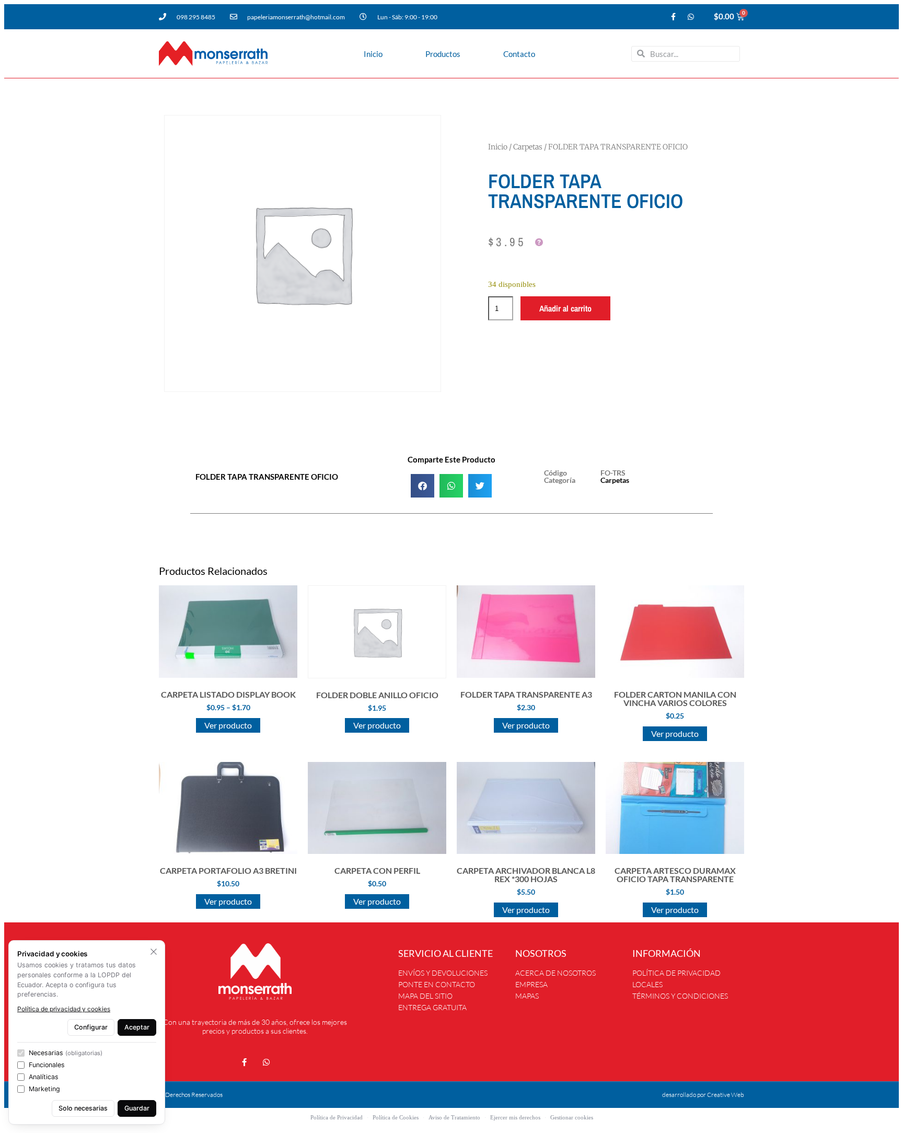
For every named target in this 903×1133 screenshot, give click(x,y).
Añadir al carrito (565, 308)
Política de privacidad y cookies (63, 1009)
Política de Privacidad (336, 1117)
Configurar (91, 1027)
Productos (442, 54)
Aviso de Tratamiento (454, 1117)
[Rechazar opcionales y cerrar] (153, 951)
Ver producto (228, 725)
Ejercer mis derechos (515, 1117)
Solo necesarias (83, 1108)
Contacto (519, 54)
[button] (422, 486)
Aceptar (136, 1027)
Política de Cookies (396, 1117)
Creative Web (725, 1095)
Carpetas (527, 147)
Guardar (136, 1108)
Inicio (373, 54)
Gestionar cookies (571, 1117)
